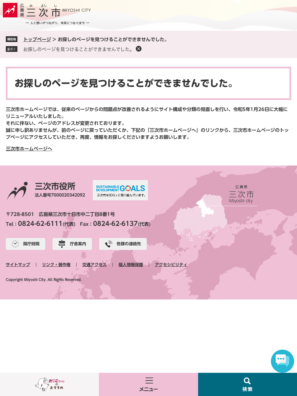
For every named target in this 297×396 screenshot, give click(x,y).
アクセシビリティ (171, 265)
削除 (139, 49)
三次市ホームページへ (29, 148)
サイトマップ (18, 265)
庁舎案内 (78, 244)
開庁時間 (31, 244)
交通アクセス (94, 265)
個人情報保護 (131, 265)
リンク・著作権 (56, 265)
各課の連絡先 (129, 244)
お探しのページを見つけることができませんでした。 (78, 49)
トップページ (37, 39)
